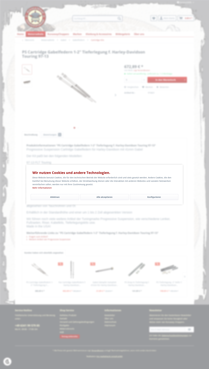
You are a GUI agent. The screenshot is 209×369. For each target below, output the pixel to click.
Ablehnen (55, 197)
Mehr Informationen (42, 187)
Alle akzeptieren (104, 197)
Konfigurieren (154, 197)
